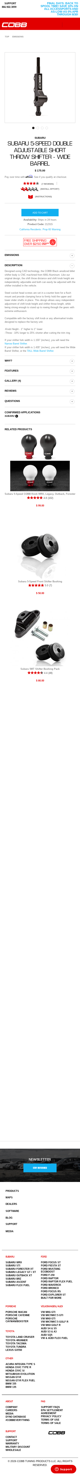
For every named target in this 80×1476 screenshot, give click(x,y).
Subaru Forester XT (19, 1269)
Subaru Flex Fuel (18, 1285)
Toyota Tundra (16, 1346)
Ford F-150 (48, 1275)
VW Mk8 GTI (48, 1318)
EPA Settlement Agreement (52, 1412)
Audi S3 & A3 (49, 1331)
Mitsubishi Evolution (20, 1374)
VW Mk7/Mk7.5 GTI (52, 1315)
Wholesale (13, 1450)
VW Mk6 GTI (48, 1312)
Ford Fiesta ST (51, 1265)
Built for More (51, 1298)
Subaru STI (13, 1265)
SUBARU (10, 1257)
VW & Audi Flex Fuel (54, 1338)
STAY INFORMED (40, 1168)
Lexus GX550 (14, 1350)
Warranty (12, 1443)
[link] (40, 183)
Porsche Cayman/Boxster (17, 1320)
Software (12, 1211)
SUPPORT (10, 3)
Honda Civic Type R (18, 1367)
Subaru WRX (14, 1262)
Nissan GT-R (13, 1377)
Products (12, 1191)
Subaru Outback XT (19, 1275)
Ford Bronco (50, 1288)
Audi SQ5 (46, 1335)
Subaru (10, 416)
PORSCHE (11, 1306)
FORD (44, 1257)
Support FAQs (50, 1407)
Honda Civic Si (15, 1370)
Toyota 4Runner (17, 1340)
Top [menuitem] (7, 37)
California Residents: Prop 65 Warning (40, 229)
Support (11, 1224)
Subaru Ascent (16, 1282)
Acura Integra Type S (20, 1364)
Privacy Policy (51, 1416)
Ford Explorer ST (53, 1294)
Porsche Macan (16, 1312)
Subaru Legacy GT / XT (21, 1272)
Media (9, 1231)
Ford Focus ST (51, 1262)
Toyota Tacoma (16, 1343)
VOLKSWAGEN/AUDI (52, 1306)
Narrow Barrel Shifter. (16, 343)
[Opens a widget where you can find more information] (63, 1469)
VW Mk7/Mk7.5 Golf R (54, 1321)
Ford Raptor (49, 1278)
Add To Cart (40, 212)
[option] (40, 87)
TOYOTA (10, 1331)
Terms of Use (50, 1419)
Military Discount (18, 1446)
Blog (9, 1217)
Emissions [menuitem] (17, 37)
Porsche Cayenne (18, 1315)
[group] (72, 255)
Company (12, 1407)
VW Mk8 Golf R (50, 1325)
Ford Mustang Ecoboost (50, 1270)
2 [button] (37, 128)
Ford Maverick (51, 1285)
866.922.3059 (9, 7)
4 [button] (46, 128)
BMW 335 (11, 1383)
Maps (9, 1197)
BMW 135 (11, 1387)
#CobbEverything (18, 1420)
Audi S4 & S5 (49, 1328)
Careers (11, 1410)
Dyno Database (16, 1416)
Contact (11, 1437)
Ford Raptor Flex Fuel (57, 1281)
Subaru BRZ (13, 1278)
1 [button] (33, 128)
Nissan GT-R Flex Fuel (20, 1380)
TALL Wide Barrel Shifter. (40, 350)
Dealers (11, 1204)
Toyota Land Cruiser (20, 1337)
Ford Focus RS (51, 1291)
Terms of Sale (51, 1423)
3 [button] (42, 128)
